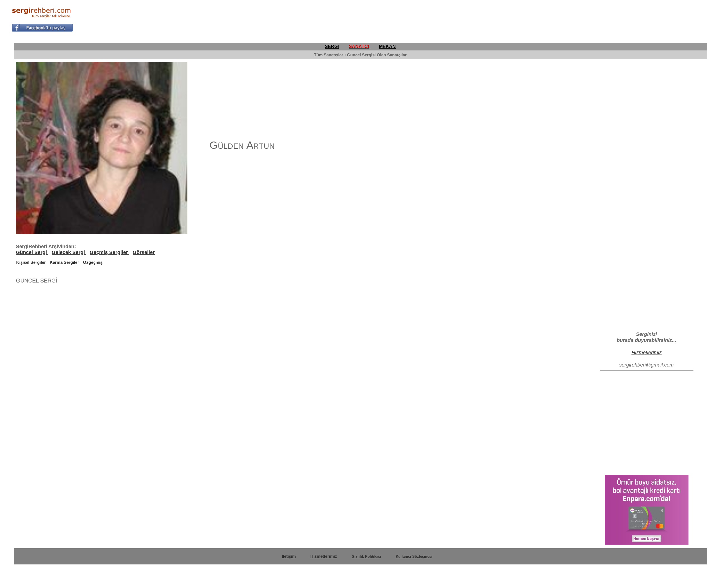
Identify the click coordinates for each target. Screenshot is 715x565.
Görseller (144, 252)
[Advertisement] (601, 18)
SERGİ (332, 46)
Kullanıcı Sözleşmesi (414, 556)
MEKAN (387, 46)
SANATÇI (359, 46)
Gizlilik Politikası (366, 556)
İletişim (289, 556)
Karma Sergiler (64, 262)
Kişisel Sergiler (31, 262)
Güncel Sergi (32, 252)
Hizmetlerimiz (646, 352)
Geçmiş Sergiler (109, 252)
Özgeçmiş (93, 262)
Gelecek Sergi (69, 252)
